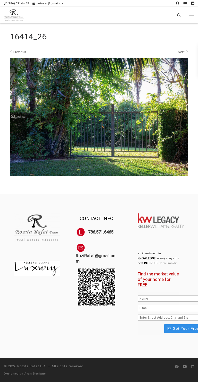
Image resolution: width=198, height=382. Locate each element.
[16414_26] (99, 117)
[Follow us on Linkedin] (192, 3)
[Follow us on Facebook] (177, 3)
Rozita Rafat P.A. (32, 366)
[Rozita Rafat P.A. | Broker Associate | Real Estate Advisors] (14, 15)
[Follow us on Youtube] (185, 3)
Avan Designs (35, 373)
